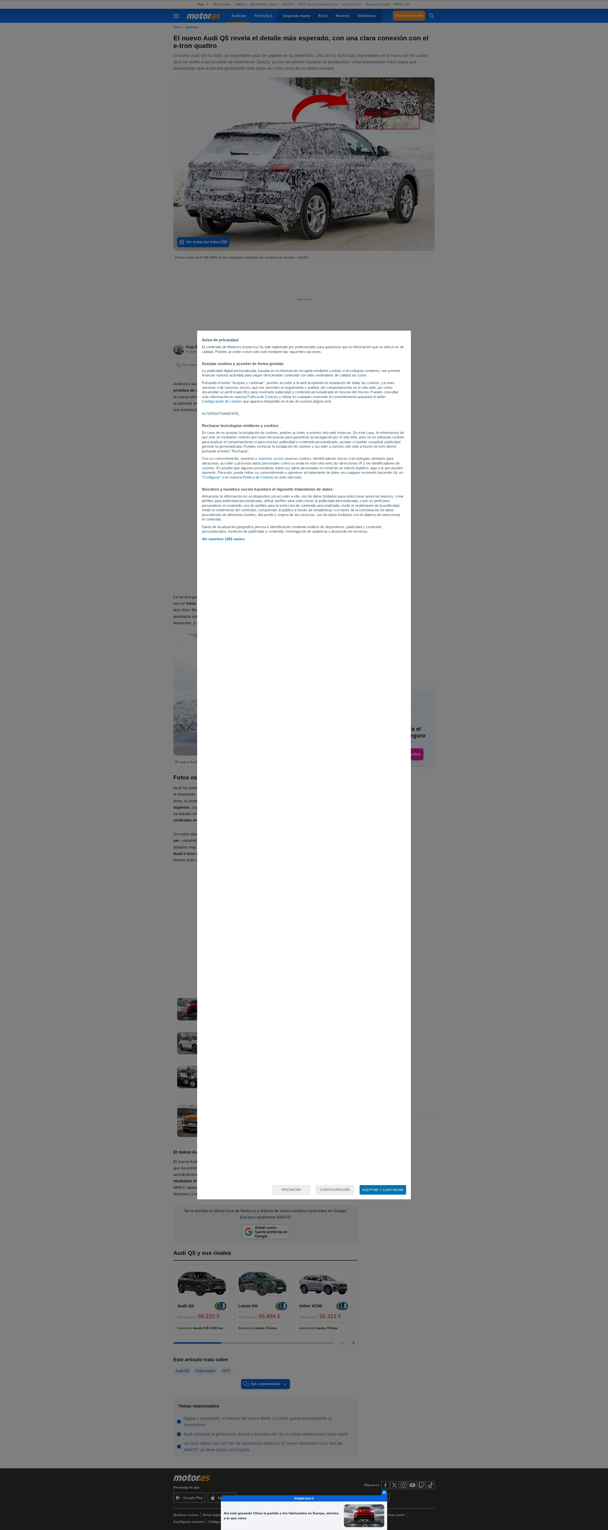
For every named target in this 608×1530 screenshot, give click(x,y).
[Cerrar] (384, 1492)
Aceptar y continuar (383, 1190)
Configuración (335, 1190)
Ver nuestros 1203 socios (223, 539)
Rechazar (291, 1190)
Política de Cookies (262, 397)
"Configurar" (211, 477)
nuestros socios (271, 458)
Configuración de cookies (222, 401)
